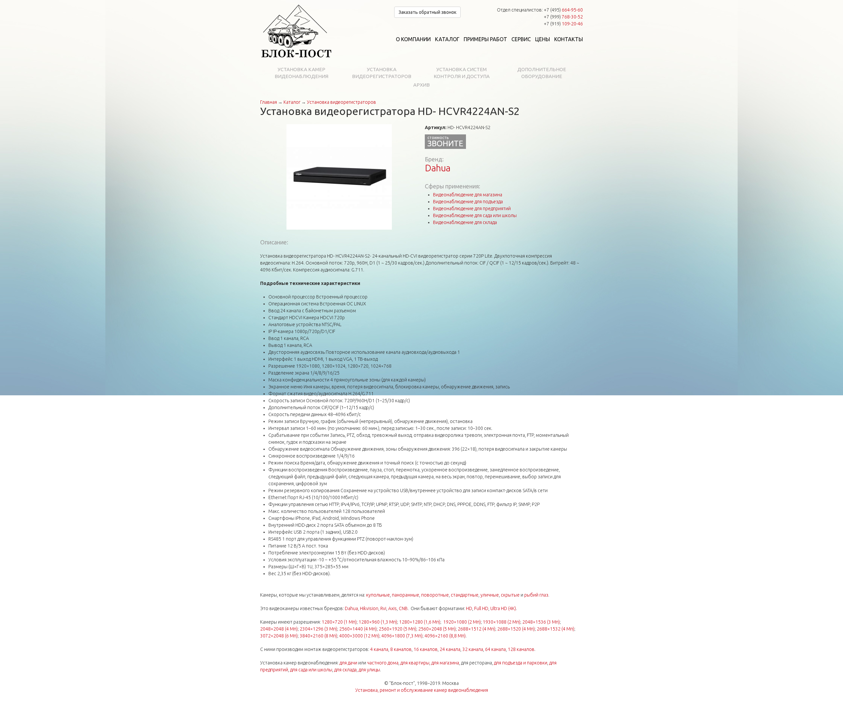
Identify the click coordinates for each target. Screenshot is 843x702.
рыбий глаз (536, 595)
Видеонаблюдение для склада (465, 222)
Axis (392, 608)
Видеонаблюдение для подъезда (468, 201)
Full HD (481, 608)
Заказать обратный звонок (427, 12)
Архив (421, 85)
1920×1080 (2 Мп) (462, 622)
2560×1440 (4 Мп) (358, 629)
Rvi (383, 608)
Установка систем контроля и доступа (462, 73)
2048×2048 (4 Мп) (279, 629)
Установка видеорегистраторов (381, 73)
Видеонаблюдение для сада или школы (475, 215)
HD (469, 608)
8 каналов (401, 649)
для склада (345, 669)
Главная (268, 102)
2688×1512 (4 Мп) (476, 629)
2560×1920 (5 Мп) (397, 629)
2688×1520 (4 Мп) (516, 629)
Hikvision (369, 608)
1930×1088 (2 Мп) (501, 622)
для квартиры (414, 662)
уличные (489, 595)
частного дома (382, 662)
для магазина (445, 662)
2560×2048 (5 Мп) (437, 629)
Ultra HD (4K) (503, 608)
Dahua (437, 168)
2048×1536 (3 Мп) (541, 622)
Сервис (521, 39)
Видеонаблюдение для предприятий (472, 208)
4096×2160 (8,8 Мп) (445, 635)
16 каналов (426, 649)
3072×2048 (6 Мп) (279, 635)
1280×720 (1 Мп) (339, 622)
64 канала (495, 649)
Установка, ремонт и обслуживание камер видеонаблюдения (421, 690)
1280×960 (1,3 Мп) (378, 622)
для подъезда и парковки (520, 662)
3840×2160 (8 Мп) (318, 635)
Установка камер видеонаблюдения (301, 73)
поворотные (435, 595)
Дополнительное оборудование (541, 73)
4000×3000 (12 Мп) (359, 635)
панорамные (405, 595)
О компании (413, 39)
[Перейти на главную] (296, 31)
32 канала (472, 649)
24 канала (450, 649)
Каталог (447, 39)
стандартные (464, 595)
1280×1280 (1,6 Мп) (419, 622)
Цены (542, 39)
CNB (403, 608)
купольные (378, 595)
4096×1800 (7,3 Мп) (401, 635)
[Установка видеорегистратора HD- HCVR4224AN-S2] (339, 176)
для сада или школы (311, 669)
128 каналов (521, 649)
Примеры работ (485, 39)
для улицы (369, 669)
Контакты (568, 39)
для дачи (348, 662)
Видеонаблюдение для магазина (467, 194)
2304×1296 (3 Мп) (318, 629)
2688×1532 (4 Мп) (555, 629)
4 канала (379, 649)
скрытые (510, 595)
